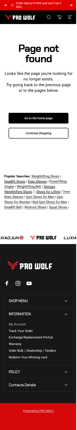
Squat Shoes (58, 207)
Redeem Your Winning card (28, 362)
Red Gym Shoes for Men (50, 202)
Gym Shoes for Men (40, 197)
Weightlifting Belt (29, 187)
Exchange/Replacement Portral (31, 342)
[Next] (71, 5)
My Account (17, 329)
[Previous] (6, 5)
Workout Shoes (35, 207)
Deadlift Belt (13, 207)
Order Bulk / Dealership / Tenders (32, 356)
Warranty (15, 349)
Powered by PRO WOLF (36, 416)
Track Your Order (21, 336)
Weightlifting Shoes (45, 176)
